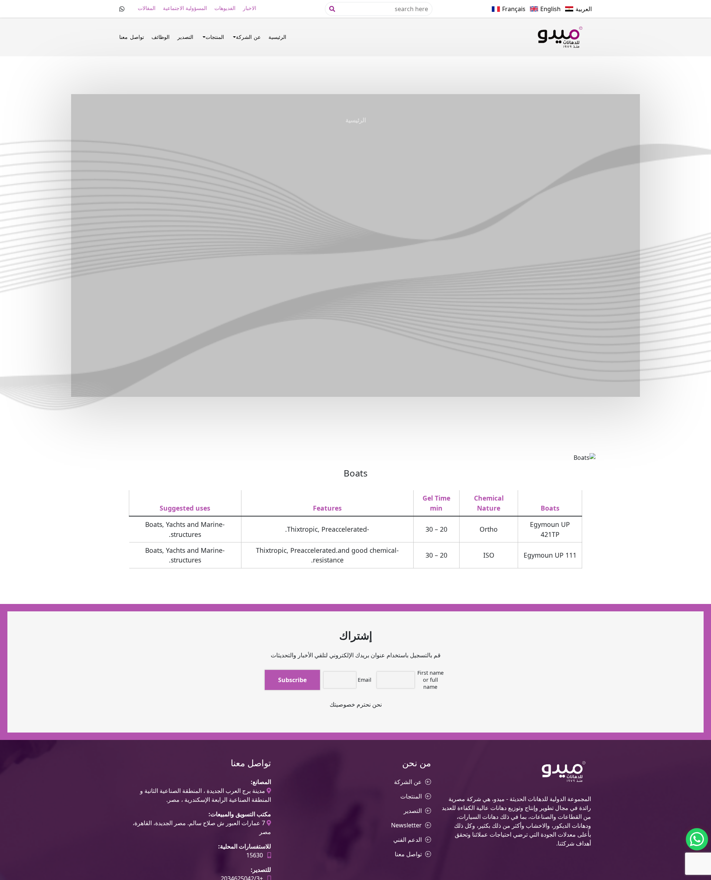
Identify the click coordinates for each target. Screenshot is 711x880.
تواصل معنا (131, 36)
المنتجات (215, 36)
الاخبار (249, 7)
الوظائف (160, 36)
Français (513, 9)
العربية (583, 9)
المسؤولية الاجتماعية (185, 7)
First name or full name (430, 679)
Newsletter (406, 825)
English (550, 9)
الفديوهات (225, 7)
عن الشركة (248, 36)
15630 (254, 855)
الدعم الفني (407, 840)
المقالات (147, 7)
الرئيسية (277, 36)
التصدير (185, 36)
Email (364, 679)
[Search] (332, 9)
